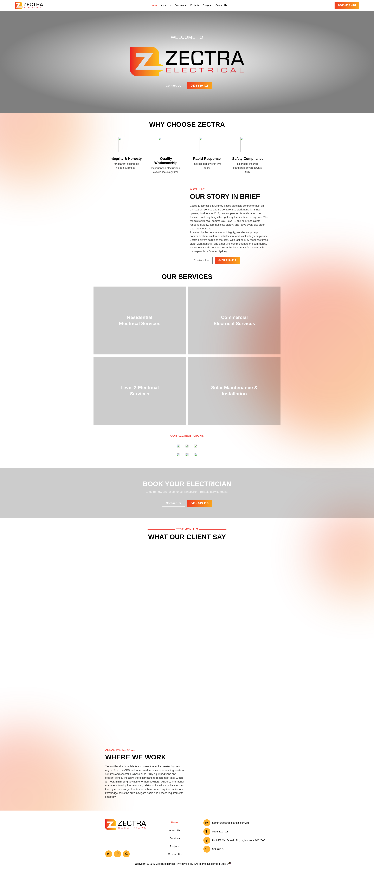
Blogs (206, 5)
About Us (166, 5)
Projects (194, 5)
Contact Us (221, 5)
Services (179, 5)
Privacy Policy (185, 863)
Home (154, 5)
